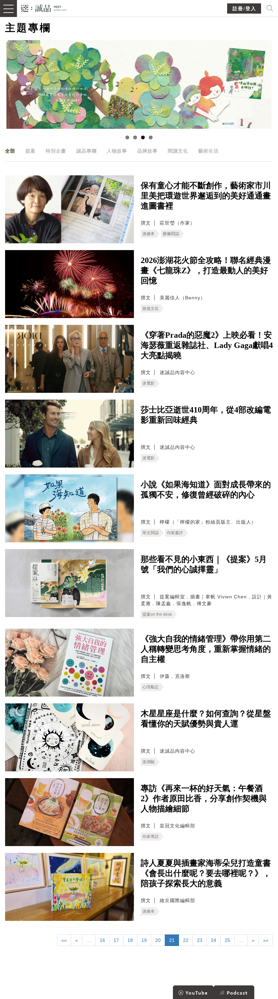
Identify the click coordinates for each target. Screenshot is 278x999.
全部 (10, 151)
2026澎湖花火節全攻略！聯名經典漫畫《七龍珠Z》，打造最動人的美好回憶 (206, 270)
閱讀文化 (178, 151)
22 (185, 940)
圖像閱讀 (171, 233)
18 (130, 940)
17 (116, 940)
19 (144, 940)
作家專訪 (150, 836)
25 (227, 940)
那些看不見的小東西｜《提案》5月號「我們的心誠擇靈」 (204, 564)
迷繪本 (148, 233)
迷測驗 (148, 761)
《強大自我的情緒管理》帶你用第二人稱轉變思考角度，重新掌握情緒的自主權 (206, 649)
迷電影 (148, 383)
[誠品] (43, 7)
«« (64, 940)
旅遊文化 (150, 308)
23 (199, 940)
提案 (30, 151)
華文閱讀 (150, 532)
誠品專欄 (86, 151)
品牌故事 (147, 151)
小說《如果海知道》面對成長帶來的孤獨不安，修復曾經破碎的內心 (206, 489)
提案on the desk (157, 614)
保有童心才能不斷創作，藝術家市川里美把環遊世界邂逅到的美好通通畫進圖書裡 (206, 195)
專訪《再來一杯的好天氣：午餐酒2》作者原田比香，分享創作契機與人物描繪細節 (204, 798)
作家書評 (175, 532)
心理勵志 (150, 687)
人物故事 (117, 151)
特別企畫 (56, 151)
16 (102, 940)
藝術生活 (208, 151)
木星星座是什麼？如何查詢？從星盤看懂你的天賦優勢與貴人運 (206, 718)
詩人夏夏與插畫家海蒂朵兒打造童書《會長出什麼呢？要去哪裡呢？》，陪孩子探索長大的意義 (206, 873)
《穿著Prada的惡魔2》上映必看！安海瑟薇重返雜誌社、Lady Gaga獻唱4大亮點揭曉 (207, 345)
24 (213, 940)
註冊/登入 (244, 8)
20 (158, 940)
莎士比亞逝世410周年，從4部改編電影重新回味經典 (206, 414)
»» (266, 940)
